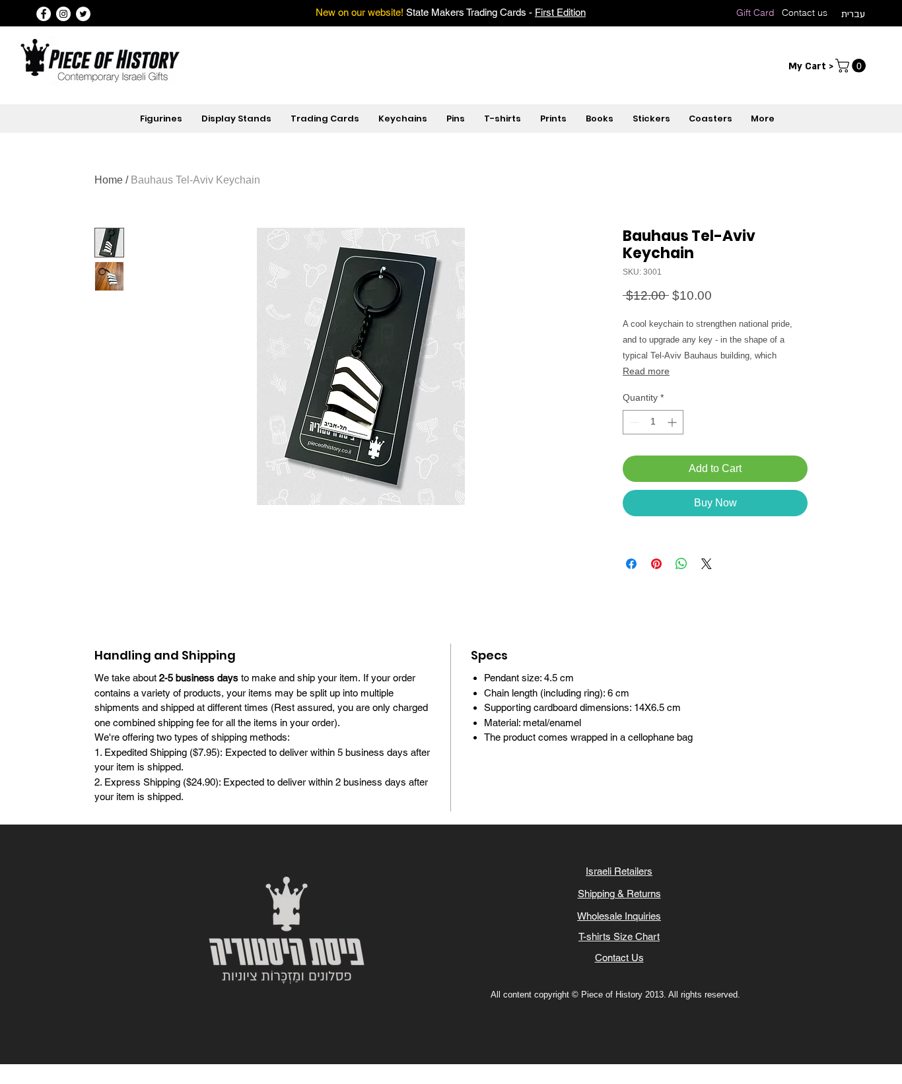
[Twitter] (83, 14)
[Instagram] (63, 14)
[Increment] (673, 422)
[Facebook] (43, 14)
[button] (852, 66)
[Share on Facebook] (631, 564)
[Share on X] (706, 564)
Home (108, 180)
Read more (646, 371)
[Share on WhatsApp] (681, 564)
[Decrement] (633, 422)
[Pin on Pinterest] (656, 564)
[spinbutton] (653, 422)
